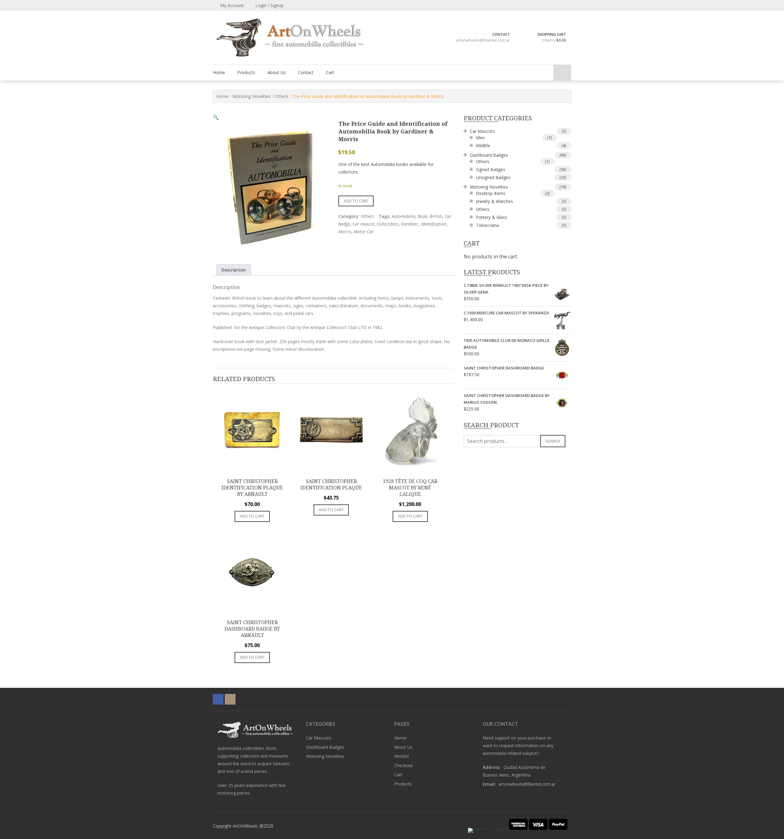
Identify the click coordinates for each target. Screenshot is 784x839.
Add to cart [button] (252, 516)
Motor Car (364, 231)
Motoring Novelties (251, 96)
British (436, 216)
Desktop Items (490, 193)
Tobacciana (487, 225)
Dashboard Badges (489, 155)
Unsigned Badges (493, 177)
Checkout (403, 765)
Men (480, 137)
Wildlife (483, 145)
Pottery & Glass (491, 217)
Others (281, 96)
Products (246, 72)
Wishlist (401, 756)
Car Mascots (482, 131)
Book (422, 216)
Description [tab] (233, 270)
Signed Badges (490, 169)
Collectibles (387, 224)
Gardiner (409, 224)
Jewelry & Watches (494, 201)
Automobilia (403, 216)
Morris (344, 231)
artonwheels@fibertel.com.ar (483, 40)
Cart (330, 72)
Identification (433, 224)
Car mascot (363, 224)
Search (552, 441)
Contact (306, 72)
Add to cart (356, 201)
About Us (276, 72)
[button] (216, 117)
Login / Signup (269, 5)
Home (219, 72)
